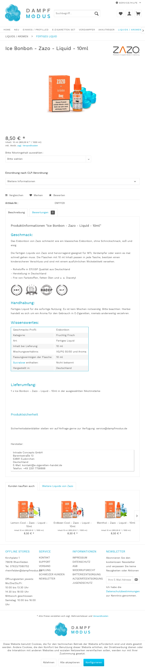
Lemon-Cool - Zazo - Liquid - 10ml (29, 524)
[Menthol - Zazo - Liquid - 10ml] (116, 507)
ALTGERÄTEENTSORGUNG (87, 578)
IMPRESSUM (79, 557)
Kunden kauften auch (21, 486)
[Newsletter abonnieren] (136, 579)
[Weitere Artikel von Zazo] (126, 52)
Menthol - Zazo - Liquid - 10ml (116, 523)
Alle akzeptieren (70, 662)
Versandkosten (100, 616)
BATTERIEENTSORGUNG (86, 574)
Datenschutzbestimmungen (123, 591)
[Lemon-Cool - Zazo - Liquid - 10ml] (29, 507)
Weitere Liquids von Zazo (57, 486)
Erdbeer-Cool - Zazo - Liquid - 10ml (73, 524)
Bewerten (59, 195)
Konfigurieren (94, 662)
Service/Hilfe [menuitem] (128, 3)
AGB (74, 566)
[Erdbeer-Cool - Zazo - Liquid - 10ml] (72, 507)
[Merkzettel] (120, 13)
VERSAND (44, 566)
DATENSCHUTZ (81, 562)
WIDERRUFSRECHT (83, 570)
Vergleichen (15, 195)
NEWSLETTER (47, 578)
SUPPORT (44, 562)
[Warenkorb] (138, 13)
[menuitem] (77, 13)
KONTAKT (44, 557)
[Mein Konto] (129, 13)
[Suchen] (96, 13)
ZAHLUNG (45, 570)
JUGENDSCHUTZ (82, 583)
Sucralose (19, 362)
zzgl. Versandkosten (27, 145)
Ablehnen (48, 662)
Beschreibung (16, 212)
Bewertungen (43, 212)
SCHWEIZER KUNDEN (52, 574)
